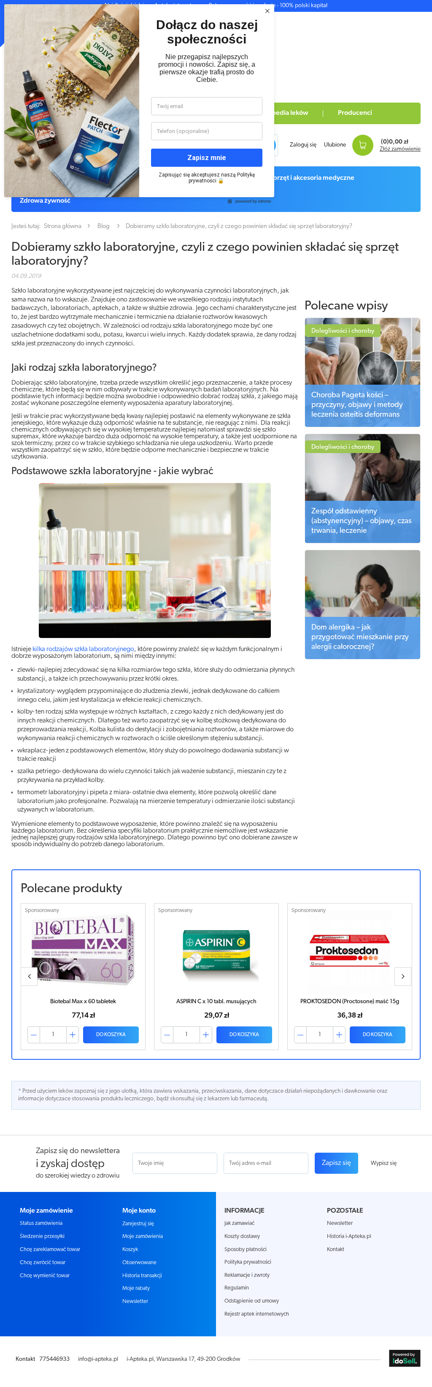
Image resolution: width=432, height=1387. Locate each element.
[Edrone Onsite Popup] (216, 693)
